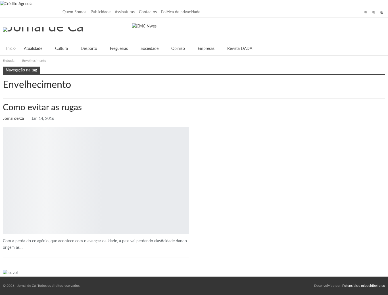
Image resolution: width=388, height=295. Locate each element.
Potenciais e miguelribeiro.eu (363, 285)
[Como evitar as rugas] (96, 180)
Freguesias (119, 49)
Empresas (206, 49)
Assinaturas (125, 12)
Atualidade (33, 49)
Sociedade (149, 49)
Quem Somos (74, 12)
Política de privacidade (180, 12)
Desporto (89, 49)
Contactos (148, 12)
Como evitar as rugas (42, 107)
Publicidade (100, 12)
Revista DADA (239, 49)
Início (11, 49)
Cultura (61, 49)
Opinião (178, 49)
